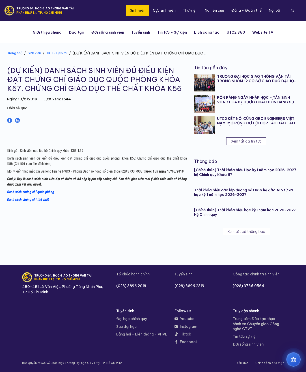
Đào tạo (76, 32)
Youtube (187, 318)
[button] (292, 10)
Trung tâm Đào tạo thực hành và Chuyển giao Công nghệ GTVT (256, 323)
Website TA (263, 32)
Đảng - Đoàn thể (246, 10)
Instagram (188, 326)
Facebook (189, 342)
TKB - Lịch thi (56, 53)
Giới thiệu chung (47, 32)
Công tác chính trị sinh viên (256, 274)
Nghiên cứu (214, 10)
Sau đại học (126, 326)
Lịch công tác (206, 32)
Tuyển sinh (140, 32)
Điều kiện (242, 363)
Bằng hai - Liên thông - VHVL (141, 334)
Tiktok (185, 334)
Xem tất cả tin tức (246, 141)
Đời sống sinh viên (107, 32)
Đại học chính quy (131, 318)
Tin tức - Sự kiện (172, 32)
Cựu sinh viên (164, 10)
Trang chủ (14, 53)
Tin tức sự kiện (245, 336)
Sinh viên (137, 10)
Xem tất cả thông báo (246, 231)
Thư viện (190, 10)
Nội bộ (274, 10)
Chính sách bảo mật (269, 363)
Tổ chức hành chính (133, 274)
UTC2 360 (236, 32)
